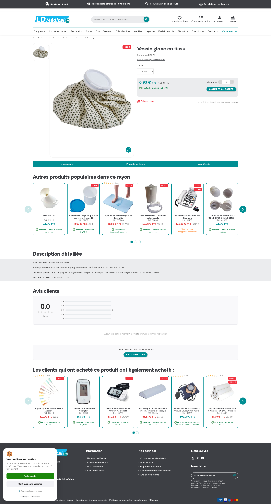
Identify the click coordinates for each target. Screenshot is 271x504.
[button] (132, 242)
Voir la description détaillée (151, 59)
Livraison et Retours (97, 458)
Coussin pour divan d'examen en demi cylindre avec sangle (153, 409)
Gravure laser (147, 462)
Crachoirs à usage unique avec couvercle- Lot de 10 (83, 216)
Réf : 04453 (83, 220)
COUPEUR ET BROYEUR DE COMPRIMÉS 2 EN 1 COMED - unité (222, 218)
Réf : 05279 (83, 413)
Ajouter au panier (221, 89)
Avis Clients (204, 163)
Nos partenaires (95, 466)
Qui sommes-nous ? (97, 462)
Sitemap (153, 499)
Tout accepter (30, 476)
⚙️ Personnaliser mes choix (30, 491)
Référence (142, 55)
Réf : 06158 (187, 220)
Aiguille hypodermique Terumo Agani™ (49, 409)
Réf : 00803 (153, 220)
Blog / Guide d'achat (150, 466)
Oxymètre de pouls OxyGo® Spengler (83, 409)
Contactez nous (95, 470)
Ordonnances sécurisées (153, 458)
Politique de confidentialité (30, 497)
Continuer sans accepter (30, 484)
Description (67, 163)
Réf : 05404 (153, 413)
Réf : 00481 (187, 413)
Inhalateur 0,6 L (49, 215)
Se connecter (135, 354)
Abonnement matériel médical (155, 470)
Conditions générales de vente (91, 499)
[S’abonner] (234, 475)
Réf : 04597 (222, 413)
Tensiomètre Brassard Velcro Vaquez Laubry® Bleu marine (187, 409)
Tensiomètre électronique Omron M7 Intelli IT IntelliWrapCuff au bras (118, 410)
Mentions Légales (64, 499)
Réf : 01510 (49, 220)
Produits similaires (135, 163)
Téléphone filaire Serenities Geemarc (187, 216)
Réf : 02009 (222, 220)
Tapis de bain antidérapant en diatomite (118, 216)
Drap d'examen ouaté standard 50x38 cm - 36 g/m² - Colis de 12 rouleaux (222, 410)
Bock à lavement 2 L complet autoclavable (152, 216)
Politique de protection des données (128, 499)
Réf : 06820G (118, 220)
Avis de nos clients (149, 474)
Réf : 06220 (118, 413)
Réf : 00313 (49, 413)
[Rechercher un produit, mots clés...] (146, 19)
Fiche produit (145, 101)
